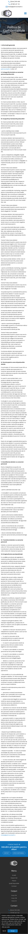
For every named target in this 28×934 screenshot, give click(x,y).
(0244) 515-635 (15, 1)
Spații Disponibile (18, 853)
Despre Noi (14, 878)
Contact (6, 853)
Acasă (14, 875)
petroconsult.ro (5, 69)
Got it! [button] (4, 931)
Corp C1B (14, 898)
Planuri (14, 881)
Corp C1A (14, 895)
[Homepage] (14, 863)
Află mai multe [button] (6, 927)
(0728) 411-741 (15, 4)
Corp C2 (14, 901)
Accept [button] (12, 931)
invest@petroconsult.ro (15, 7)
